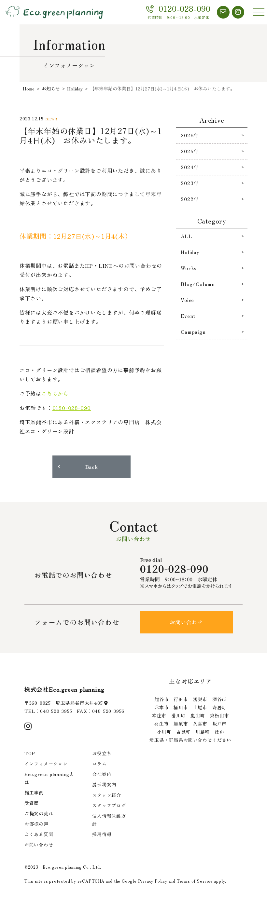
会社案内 (101, 774)
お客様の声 (36, 824)
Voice (187, 299)
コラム (99, 763)
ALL (186, 236)
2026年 (190, 135)
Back (91, 466)
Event (188, 315)
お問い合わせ (186, 622)
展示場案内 (104, 784)
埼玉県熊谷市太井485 (80, 702)
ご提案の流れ (38, 813)
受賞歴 (31, 803)
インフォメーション (46, 763)
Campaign (193, 331)
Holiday (190, 252)
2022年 (190, 199)
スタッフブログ (109, 805)
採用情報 (101, 834)
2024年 (190, 167)
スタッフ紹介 (106, 795)
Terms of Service (195, 881)
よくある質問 (38, 834)
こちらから (55, 393)
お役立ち (101, 753)
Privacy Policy (152, 881)
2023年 (190, 183)
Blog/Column (198, 283)
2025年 (190, 151)
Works (189, 268)
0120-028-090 (71, 408)
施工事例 (34, 792)
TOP (29, 753)
